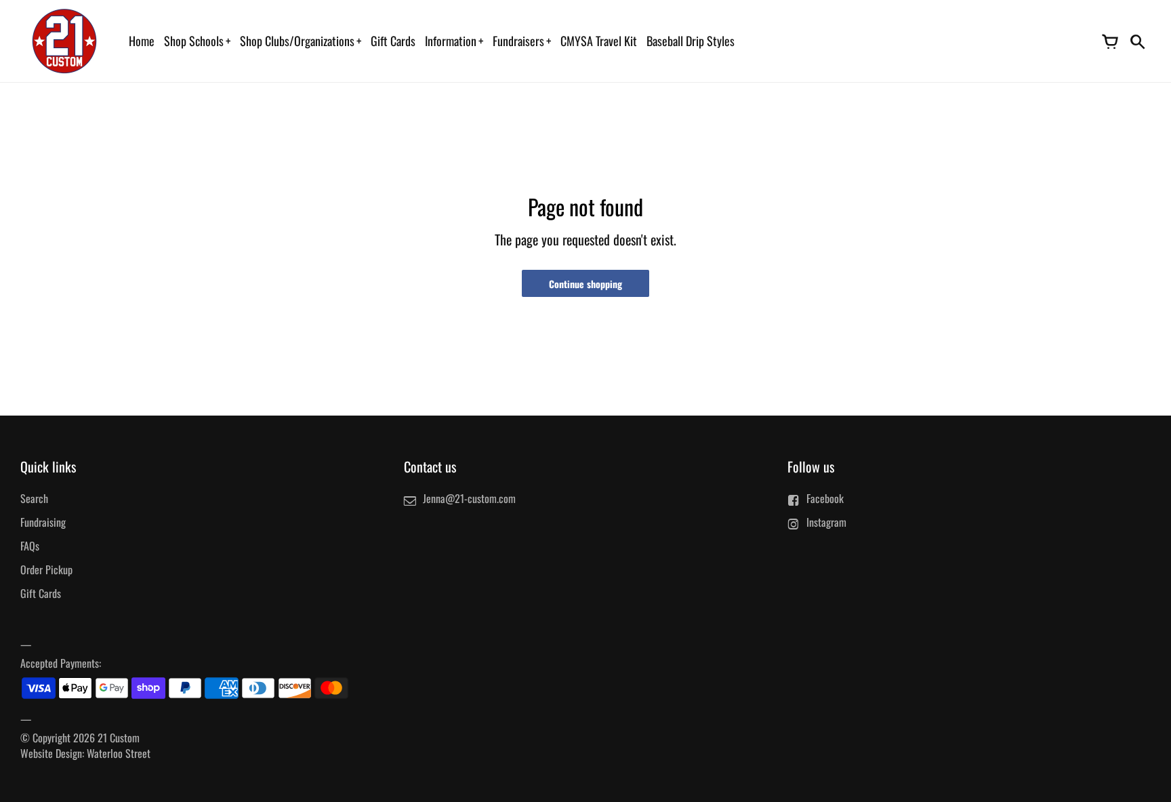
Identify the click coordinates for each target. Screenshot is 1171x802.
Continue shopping (585, 284)
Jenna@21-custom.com (469, 498)
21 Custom (119, 737)
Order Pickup (46, 569)
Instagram (826, 522)
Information (450, 40)
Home (142, 40)
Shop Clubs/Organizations (297, 40)
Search (34, 498)
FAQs (29, 546)
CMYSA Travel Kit (598, 40)
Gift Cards (393, 40)
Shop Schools (194, 40)
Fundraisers (518, 40)
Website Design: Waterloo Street (85, 753)
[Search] (1137, 41)
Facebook (825, 498)
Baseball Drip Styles (690, 40)
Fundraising (43, 522)
